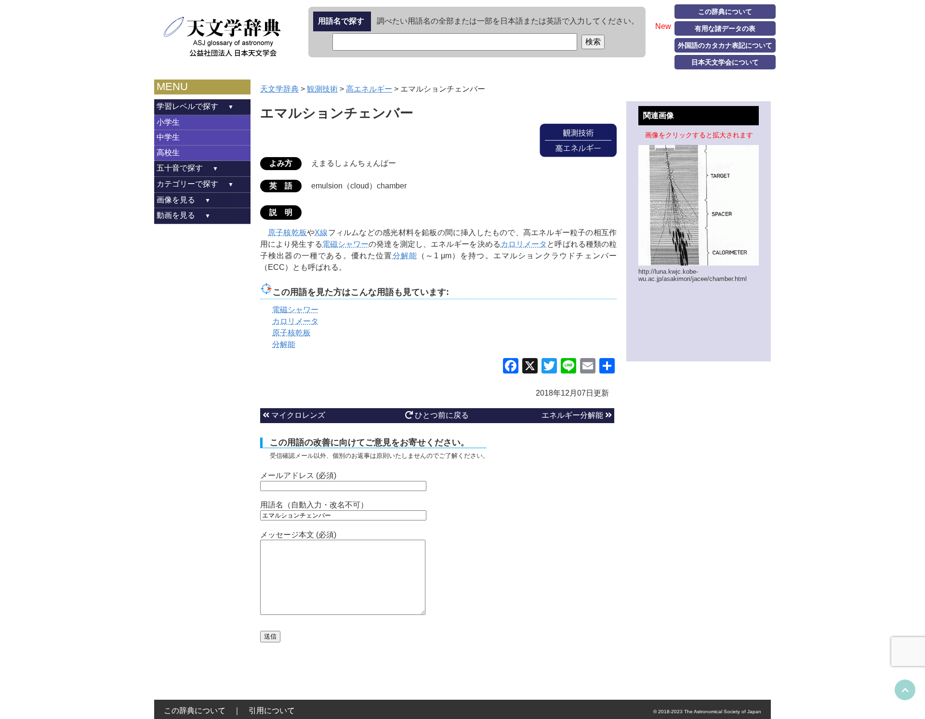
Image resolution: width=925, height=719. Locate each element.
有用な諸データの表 (725, 28)
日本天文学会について (725, 62)
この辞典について (725, 11)
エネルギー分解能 (573, 415)
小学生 (168, 122)
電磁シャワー (345, 244)
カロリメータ (524, 244)
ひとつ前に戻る (441, 415)
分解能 (405, 256)
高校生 (168, 152)
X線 (321, 232)
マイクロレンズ (297, 415)
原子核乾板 (287, 232)
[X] (530, 367)
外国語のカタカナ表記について (725, 45)
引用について (272, 710)
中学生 (168, 137)
